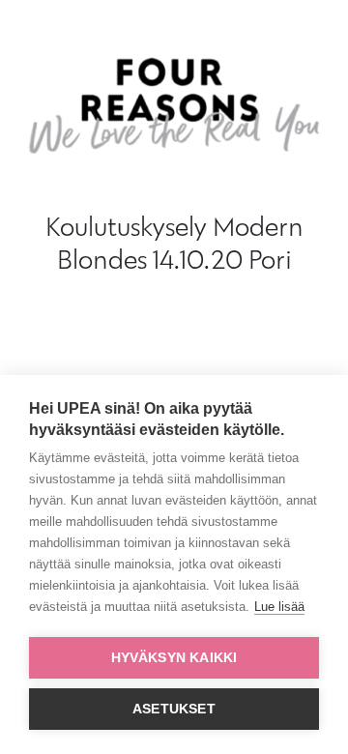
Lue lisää (279, 606)
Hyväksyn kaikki (174, 658)
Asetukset (174, 709)
